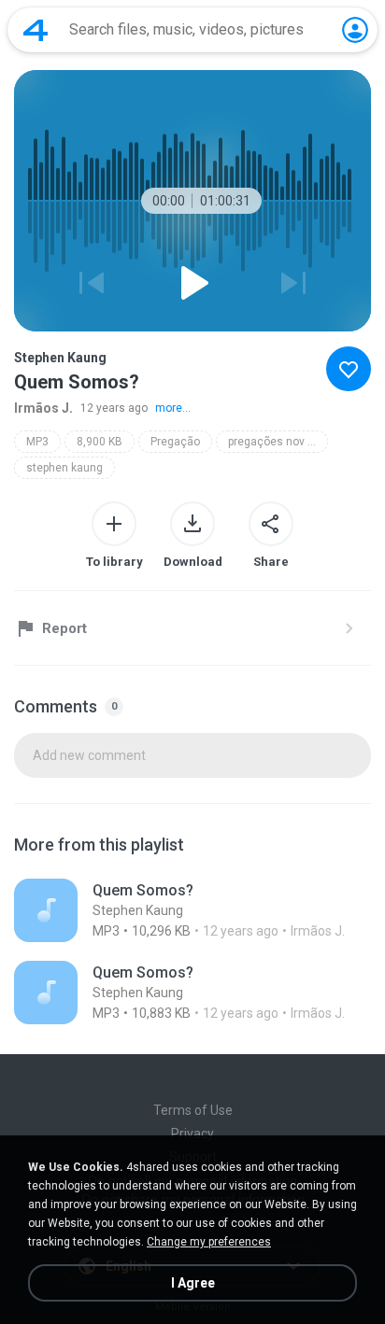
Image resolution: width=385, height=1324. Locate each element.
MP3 (37, 441)
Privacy (192, 1133)
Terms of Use (193, 1110)
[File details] (192, 910)
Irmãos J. (43, 408)
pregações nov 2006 (278, 441)
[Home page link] (35, 30)
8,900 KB (99, 441)
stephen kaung (64, 467)
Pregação (175, 441)
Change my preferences (209, 1241)
